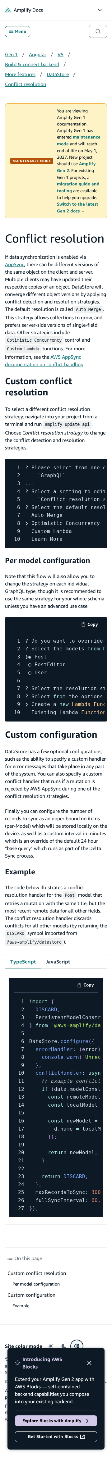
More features (20, 74)
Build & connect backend (32, 64)
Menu (20, 31)
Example (20, 871)
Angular (37, 54)
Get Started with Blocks (53, 1436)
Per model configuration (47, 560)
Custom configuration (51, 734)
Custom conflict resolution (38, 387)
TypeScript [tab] (23, 961)
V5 (60, 54)
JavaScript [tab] (58, 961)
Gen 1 (11, 54)
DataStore (58, 74)
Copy (94, 625)
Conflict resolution (25, 84)
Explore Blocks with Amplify (52, 1420)
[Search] (98, 31)
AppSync (14, 264)
